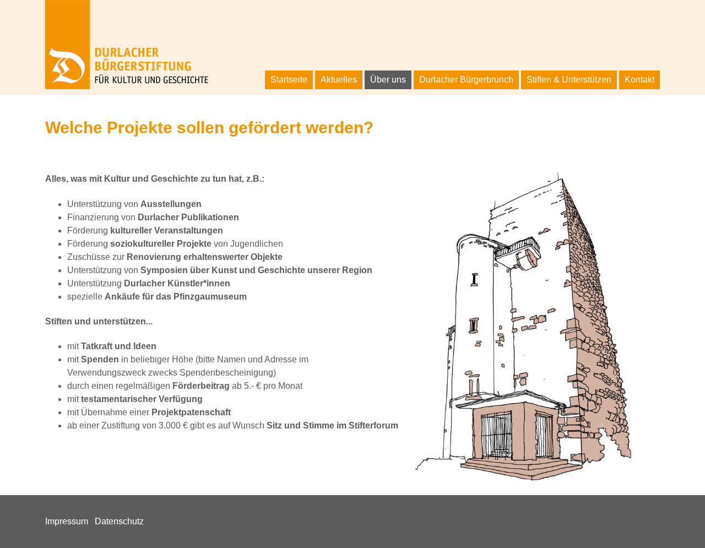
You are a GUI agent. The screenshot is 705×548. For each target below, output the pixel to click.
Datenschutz (119, 521)
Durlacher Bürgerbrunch (466, 79)
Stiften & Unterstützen (569, 79)
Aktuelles (339, 79)
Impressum (66, 521)
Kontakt (639, 79)
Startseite (288, 79)
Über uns (388, 79)
